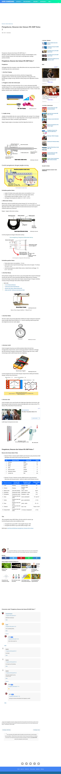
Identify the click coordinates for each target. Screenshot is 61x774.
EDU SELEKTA (43, 1)
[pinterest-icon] (38, 763)
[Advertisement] (30, 13)
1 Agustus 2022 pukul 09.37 (11, 615)
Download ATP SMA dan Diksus (53, 141)
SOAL (49, 1)
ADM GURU (35, 1)
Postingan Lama (36, 729)
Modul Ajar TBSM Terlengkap (52, 135)
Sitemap (42, 769)
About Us (22, 769)
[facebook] (6, 558)
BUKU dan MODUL (26, 1)
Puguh (7, 624)
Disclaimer (38, 769)
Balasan (7, 633)
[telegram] (37, 558)
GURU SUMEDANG (8, 1)
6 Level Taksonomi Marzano (10, 284)
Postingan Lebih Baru (6, 729)
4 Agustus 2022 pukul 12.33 (11, 626)
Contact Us (27, 769)
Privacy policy (32, 769)
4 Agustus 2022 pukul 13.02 (13, 638)
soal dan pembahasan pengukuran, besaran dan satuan (20, 528)
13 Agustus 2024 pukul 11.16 (13, 686)
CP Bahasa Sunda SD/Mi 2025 (53, 119)
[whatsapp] (29, 558)
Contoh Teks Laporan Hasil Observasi (12, 286)
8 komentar (8, 32)
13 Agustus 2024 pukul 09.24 (11, 672)
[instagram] (34, 763)
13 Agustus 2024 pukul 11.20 (14, 696)
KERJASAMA (5, 4)
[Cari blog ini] (58, 3)
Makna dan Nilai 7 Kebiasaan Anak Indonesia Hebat (15, 290)
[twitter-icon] (26, 763)
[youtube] (30, 763)
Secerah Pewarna (9, 613)
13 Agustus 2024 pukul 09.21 (11, 651)
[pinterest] (21, 558)
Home (18, 769)
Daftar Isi (18, 1)
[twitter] (13, 558)
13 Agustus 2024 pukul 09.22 (11, 661)
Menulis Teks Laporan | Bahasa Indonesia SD (13, 288)
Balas (7, 619)
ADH (9, 684)
